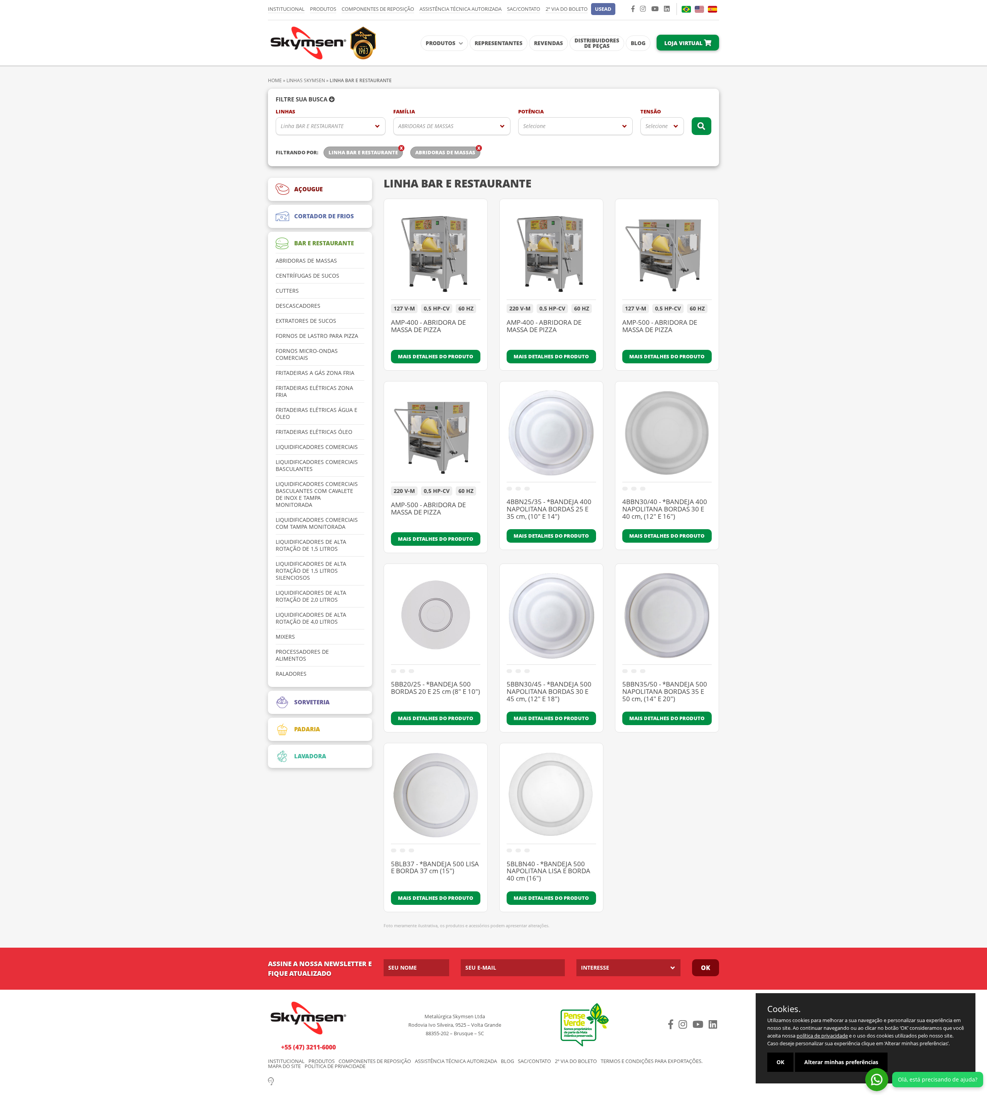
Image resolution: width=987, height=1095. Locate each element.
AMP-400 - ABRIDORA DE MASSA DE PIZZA (428, 326)
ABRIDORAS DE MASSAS (425, 126)
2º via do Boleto (567, 8)
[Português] (686, 9)
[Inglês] (699, 9)
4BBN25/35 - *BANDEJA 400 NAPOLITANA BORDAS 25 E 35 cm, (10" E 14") (549, 509)
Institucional (286, 8)
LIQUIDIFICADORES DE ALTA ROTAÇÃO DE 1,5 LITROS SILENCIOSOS (311, 570)
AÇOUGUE (308, 189)
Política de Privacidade (335, 1066)
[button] (603, 9)
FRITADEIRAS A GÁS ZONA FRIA (315, 372)
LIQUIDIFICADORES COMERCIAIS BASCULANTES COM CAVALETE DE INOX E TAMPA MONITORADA (317, 494)
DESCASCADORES (298, 305)
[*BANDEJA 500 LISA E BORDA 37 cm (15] (435, 797)
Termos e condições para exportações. (651, 1061)
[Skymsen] (322, 42)
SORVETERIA (312, 702)
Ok (705, 967)
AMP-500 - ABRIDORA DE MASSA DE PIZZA (659, 326)
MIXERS (285, 636)
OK (780, 1062)
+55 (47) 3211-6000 (308, 1047)
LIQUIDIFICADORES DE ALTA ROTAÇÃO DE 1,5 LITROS (311, 545)
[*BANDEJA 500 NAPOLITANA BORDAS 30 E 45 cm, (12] (551, 618)
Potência (531, 111)
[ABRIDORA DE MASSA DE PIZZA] (435, 253)
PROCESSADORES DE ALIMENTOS (302, 655)
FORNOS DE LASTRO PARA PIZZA (317, 335)
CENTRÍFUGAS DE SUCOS (307, 275)
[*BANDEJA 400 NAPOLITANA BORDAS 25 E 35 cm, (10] (551, 435)
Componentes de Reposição (378, 8)
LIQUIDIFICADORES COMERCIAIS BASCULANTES (317, 465)
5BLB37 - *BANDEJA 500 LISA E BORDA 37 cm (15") (435, 868)
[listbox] (331, 126)
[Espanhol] (712, 9)
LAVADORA (310, 756)
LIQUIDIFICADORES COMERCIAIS (317, 447)
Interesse (595, 967)
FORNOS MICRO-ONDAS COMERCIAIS (307, 354)
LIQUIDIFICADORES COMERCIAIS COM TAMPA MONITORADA (317, 523)
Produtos (323, 8)
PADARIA (307, 729)
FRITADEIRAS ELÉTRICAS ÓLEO (314, 432)
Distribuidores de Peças (596, 43)
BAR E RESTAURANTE (324, 243)
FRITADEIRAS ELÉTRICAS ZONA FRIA (314, 391)
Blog (638, 43)
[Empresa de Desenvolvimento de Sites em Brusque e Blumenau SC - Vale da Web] (271, 1081)
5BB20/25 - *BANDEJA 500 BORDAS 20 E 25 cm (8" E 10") (435, 688)
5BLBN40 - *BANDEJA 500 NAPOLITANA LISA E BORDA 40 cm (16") (548, 871)
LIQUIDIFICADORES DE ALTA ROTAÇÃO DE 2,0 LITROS (311, 596)
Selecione (534, 126)
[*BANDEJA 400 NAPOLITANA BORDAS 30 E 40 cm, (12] (667, 435)
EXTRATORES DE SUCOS (306, 320)
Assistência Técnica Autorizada (460, 8)
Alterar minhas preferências (841, 1062)
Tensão (650, 111)
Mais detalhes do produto (435, 356)
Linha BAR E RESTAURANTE (312, 126)
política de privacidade (822, 1035)
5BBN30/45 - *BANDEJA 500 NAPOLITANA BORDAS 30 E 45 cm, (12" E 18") (549, 692)
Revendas (548, 43)
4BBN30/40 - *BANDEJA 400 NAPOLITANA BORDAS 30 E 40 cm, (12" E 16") (664, 509)
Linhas (285, 111)
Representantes (498, 43)
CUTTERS (287, 290)
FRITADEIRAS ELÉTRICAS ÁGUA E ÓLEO (316, 413)
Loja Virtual (684, 43)
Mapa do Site (284, 1066)
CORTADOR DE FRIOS (324, 216)
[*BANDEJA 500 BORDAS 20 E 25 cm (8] (435, 618)
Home (275, 80)
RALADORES (291, 673)
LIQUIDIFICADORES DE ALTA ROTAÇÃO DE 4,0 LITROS (311, 618)
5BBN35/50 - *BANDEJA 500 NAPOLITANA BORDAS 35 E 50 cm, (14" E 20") (664, 692)
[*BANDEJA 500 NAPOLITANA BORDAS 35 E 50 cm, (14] (667, 618)
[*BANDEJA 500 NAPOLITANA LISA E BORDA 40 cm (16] (551, 797)
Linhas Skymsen (305, 80)
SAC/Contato (523, 8)
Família (404, 111)
